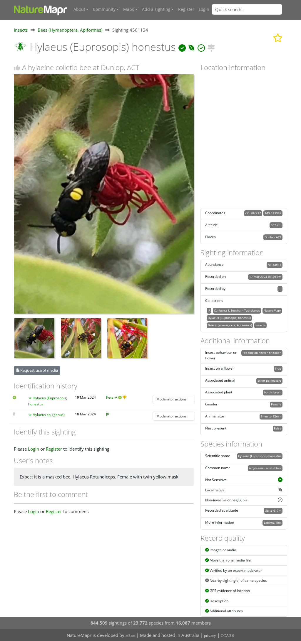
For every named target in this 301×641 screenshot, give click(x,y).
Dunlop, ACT (273, 237)
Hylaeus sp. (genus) (49, 414)
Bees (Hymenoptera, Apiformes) (70, 30)
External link (272, 522)
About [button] (79, 9)
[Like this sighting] (17, 67)
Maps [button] (128, 9)
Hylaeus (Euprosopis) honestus (229, 318)
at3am (130, 635)
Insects (21, 30)
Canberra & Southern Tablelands (237, 310)
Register (186, 9)
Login (204, 9)
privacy (210, 635)
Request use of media (38, 370)
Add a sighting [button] (156, 9)
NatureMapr (272, 310)
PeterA (111, 397)
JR (107, 414)
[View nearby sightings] (211, 47)
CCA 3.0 (227, 635)
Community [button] (104, 9)
